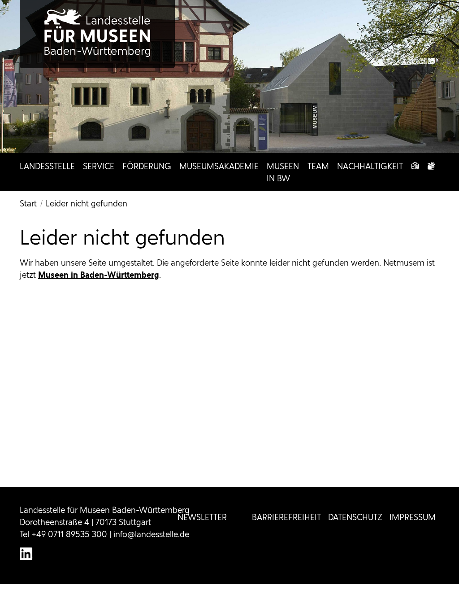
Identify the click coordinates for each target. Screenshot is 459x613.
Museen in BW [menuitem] (283, 172)
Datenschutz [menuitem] (355, 517)
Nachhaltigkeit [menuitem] (370, 166)
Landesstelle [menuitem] (47, 166)
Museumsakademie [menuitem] (219, 166)
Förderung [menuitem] (146, 166)
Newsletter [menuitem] (202, 517)
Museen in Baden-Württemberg (98, 275)
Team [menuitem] (318, 166)
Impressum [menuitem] (413, 517)
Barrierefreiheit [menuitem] (286, 517)
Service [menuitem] (98, 166)
